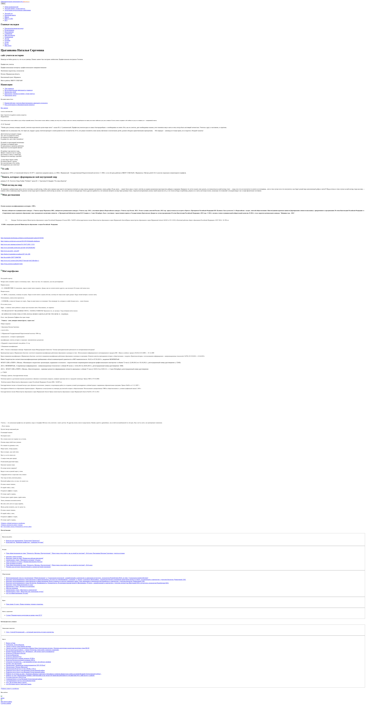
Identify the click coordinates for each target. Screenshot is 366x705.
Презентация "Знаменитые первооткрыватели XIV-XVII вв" (25, 665)
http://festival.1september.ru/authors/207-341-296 (15, 254)
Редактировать (9, 30)
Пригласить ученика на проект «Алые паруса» (20, 93)
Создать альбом (6, 703)
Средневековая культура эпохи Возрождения (20, 680)
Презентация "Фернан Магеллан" (17, 667)
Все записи (4, 108)
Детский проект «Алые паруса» (15, 8)
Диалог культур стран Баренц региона (18, 646)
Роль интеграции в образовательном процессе (20, 105)
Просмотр (14, 28)
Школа (7, 17)
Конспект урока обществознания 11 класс (19, 585)
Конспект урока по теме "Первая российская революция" (24, 558)
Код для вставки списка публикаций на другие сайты (16, 526)
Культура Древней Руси (13, 656)
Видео (7, 44)
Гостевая (7, 40)
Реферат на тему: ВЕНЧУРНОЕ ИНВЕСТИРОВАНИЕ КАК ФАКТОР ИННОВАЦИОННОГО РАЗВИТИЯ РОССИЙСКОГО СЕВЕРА (50, 675)
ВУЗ (6, 20)
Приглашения (9, 32)
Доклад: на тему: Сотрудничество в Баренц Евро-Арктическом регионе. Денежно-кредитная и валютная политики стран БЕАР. (47, 648)
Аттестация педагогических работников (18, 10)
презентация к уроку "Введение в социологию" (21, 590)
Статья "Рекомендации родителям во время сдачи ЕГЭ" (24, 615)
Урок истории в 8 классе (14, 563)
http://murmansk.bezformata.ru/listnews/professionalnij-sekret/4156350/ (22, 238)
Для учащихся (9, 88)
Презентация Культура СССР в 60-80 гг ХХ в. (21, 668)
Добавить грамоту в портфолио (10, 688)
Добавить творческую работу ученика (11, 525)
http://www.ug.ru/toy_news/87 (10, 251)
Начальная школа (10, 15)
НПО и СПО (9, 18)
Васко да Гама (10, 643)
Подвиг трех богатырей (14, 663)
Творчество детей (10, 92)
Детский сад (9, 13)
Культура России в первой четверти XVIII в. (20, 658)
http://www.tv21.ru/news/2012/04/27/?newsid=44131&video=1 (20, 260)
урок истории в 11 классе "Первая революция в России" (24, 561)
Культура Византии (12, 655)
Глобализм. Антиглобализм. (15, 644)
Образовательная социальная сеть (15, 1)
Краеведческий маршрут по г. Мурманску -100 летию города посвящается (30, 651)
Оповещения (9, 37)
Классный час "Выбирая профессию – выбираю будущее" (25, 542)
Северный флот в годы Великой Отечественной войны (24, 679)
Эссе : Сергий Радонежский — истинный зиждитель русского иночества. (30, 632)
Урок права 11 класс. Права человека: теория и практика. (24, 604)
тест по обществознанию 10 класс (17, 593)
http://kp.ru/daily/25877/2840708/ (11, 257)
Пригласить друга (10, 95)
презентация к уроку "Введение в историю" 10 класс (23, 560)
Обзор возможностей (11, 7)
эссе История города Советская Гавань (18, 684)
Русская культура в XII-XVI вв (16, 677)
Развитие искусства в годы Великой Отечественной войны (25, 670)
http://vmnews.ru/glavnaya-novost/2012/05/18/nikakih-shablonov (20, 241)
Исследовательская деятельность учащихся (19, 90)
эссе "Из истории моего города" (16, 682)
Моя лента (8, 45)
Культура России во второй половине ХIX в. (20, 660)
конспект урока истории (14, 556)
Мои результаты (10, 35)
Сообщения (8, 33)
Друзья (7, 39)
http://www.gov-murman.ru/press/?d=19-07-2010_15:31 (18, 244)
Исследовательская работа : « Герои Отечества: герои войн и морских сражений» (32, 650)
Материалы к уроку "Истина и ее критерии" (20, 586)
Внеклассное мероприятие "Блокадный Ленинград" (23, 540)
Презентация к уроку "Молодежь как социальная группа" (25, 591)
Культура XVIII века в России (15, 653)
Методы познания (12, 588)
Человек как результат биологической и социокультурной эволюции (28, 567)
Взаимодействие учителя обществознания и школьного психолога (26, 103)
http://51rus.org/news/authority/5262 (12, 264)
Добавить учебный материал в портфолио (13, 523)
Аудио (7, 42)
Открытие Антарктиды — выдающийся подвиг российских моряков (28, 662)
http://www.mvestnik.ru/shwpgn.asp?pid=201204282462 (18, 247)
